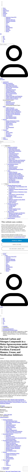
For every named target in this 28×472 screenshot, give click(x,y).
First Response (9, 115)
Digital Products (9, 124)
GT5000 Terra (12, 206)
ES (3, 41)
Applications (6, 82)
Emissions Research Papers (12, 98)
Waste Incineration (10, 84)
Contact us (5, 139)
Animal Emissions (10, 104)
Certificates (8, 136)
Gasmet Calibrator (13, 210)
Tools (7, 128)
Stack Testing (9, 95)
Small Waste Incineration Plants (13, 422)
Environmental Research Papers (16, 169)
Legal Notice (6, 468)
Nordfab (8, 28)
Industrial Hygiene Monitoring (13, 110)
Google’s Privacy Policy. (19, 237)
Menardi (8, 26)
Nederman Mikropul (10, 19)
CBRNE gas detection (11, 443)
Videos (4, 12)
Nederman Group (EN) (11, 17)
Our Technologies (10, 127)
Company (5, 130)
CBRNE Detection (10, 107)
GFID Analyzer (12, 202)
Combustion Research (11, 89)
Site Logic (8, 471)
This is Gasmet (9, 132)
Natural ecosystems (10, 436)
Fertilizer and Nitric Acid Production (14, 96)
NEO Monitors (9, 27)
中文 (4, 39)
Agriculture (8, 101)
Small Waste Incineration (11, 85)
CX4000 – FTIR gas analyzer (15, 197)
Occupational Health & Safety (10, 440)
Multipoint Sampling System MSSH (17, 199)
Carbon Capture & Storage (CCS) (13, 97)
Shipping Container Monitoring (13, 113)
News (4, 8)
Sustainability (9, 135)
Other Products (9, 123)
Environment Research (8, 434)
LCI (7, 23)
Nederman (8, 18)
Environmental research (12, 164)
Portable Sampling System (15, 208)
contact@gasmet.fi (4, 417)
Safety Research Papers (11, 118)
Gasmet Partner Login (16, 471)
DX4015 (11, 207)
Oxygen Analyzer (13, 201)
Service (7, 126)
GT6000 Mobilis (12, 205)
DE (3, 37)
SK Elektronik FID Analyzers (15, 214)
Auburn (7, 22)
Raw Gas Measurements (11, 93)
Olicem (7, 31)
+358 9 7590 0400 (7, 414)
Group (4, 16)
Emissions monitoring (8, 83)
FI (3, 40)
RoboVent (8, 30)
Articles (4, 9)
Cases (4, 137)
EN (1, 34)
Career (7, 131)
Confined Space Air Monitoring (13, 114)
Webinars (5, 13)
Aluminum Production (11, 92)
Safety (4, 106)
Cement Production (10, 91)
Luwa (7, 25)
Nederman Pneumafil (10, 21)
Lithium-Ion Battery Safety (12, 109)
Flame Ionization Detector (14, 216)
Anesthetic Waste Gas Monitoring (13, 111)
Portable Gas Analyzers (11, 122)
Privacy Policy (6, 467)
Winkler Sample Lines (14, 215)
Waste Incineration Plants (11, 421)
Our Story (8, 133)
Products (5, 119)
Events (4, 14)
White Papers (6, 10)
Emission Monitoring (7, 419)
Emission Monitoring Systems (12, 120)
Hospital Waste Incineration (12, 87)
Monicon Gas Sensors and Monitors (17, 213)
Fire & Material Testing (11, 117)
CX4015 (11, 198)
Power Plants (9, 88)
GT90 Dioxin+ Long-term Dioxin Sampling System (16, 195)
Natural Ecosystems (10, 102)
